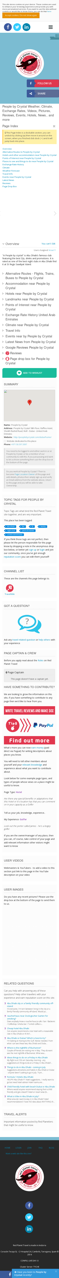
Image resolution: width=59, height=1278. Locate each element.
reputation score (12, 556)
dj (32, 526)
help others (44, 639)
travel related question (23, 639)
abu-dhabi (11, 526)
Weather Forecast (11, 170)
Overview (7, 148)
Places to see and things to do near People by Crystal (28, 161)
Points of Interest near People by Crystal (22, 158)
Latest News (8, 180)
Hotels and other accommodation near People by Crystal (29, 155)
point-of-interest (28, 530)
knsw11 (52, 250)
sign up (32, 549)
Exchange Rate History (13, 164)
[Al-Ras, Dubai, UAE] (43, 213)
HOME (7, 1147)
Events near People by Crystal (17, 177)
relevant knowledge (32, 764)
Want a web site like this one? (18, 1153)
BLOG (51, 1147)
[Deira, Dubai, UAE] (10, 213)
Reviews (7, 183)
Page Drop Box (10, 186)
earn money (37, 747)
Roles (40, 660)
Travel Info (8, 173)
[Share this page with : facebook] (10, 1274)
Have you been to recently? (30, 1273)
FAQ (40, 1147)
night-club (11, 530)
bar (23, 526)
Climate (6, 167)
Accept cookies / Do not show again (21, 15)
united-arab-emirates (14, 534)
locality (43, 526)
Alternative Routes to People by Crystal (21, 152)
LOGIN (18, 1147)
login (42, 549)
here (49, 11)
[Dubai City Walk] (27, 213)
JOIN (29, 1147)
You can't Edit (48, 243)
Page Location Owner (25, 474)
